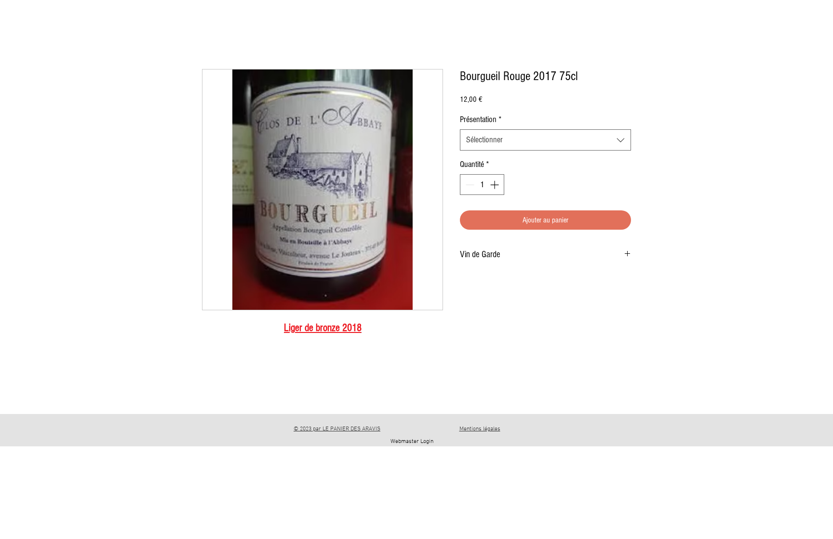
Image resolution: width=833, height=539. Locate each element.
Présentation (481, 119)
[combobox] (545, 139)
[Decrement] (468, 184)
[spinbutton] (482, 184)
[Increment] (495, 184)
